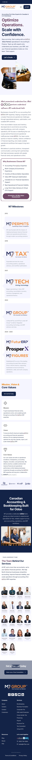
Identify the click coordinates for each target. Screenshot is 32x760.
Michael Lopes (27, 638)
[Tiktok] (16, 694)
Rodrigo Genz (4, 652)
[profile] (4, 595)
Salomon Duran (27, 596)
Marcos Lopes (4, 596)
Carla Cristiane (4, 610)
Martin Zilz (20, 610)
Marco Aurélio (19, 624)
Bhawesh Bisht (4, 638)
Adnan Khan (20, 596)
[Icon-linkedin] (22, 694)
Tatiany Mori (12, 652)
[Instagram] (9, 694)
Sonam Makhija (12, 624)
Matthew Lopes (12, 596)
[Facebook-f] (12, 694)
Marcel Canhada (12, 638)
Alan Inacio (4, 624)
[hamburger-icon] (21, 7)
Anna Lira (20, 638)
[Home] (9, 7)
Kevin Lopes (12, 610)
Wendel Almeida (27, 624)
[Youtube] (19, 694)
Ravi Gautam (27, 610)
